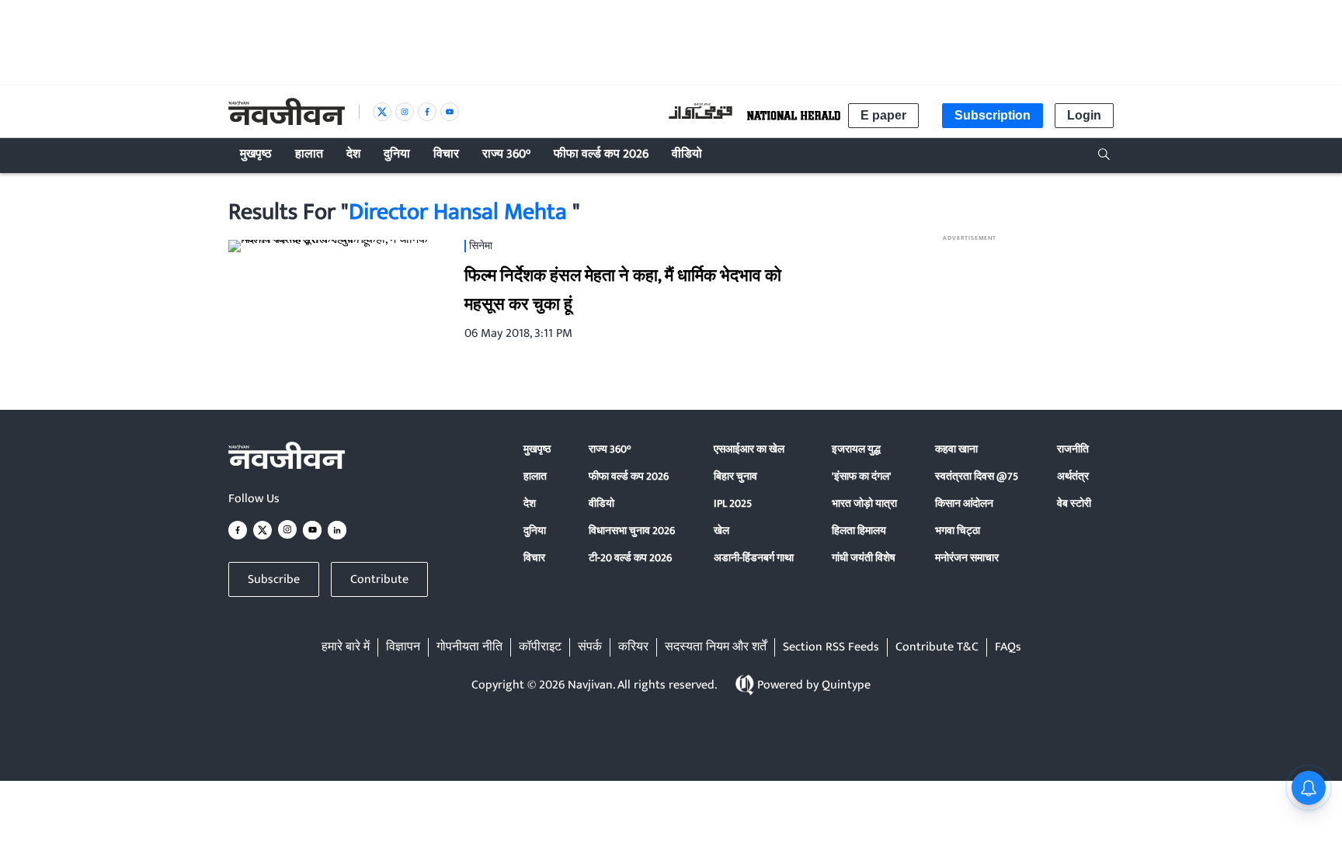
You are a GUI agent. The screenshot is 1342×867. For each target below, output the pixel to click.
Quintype (846, 685)
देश (529, 503)
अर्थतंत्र (1073, 476)
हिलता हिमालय (859, 530)
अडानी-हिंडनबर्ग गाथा (754, 558)
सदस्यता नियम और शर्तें (716, 647)
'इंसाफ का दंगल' (862, 476)
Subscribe (274, 579)
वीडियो (601, 503)
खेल (721, 530)
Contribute (379, 579)
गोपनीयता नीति (469, 647)
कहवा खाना (956, 449)
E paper (883, 115)
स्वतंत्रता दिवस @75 (976, 476)
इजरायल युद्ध (856, 449)
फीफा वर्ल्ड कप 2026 (629, 476)
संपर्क (590, 647)
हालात (535, 476)
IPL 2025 (733, 503)
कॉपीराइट (540, 647)
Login (1084, 115)
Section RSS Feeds (831, 647)
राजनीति (1073, 449)
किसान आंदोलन (964, 503)
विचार (534, 558)
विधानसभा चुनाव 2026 (632, 530)
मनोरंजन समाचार (967, 558)
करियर (633, 647)
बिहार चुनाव (735, 476)
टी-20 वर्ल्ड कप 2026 (630, 558)
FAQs (1008, 647)
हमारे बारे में (346, 647)
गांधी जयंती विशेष (863, 558)
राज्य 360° (610, 449)
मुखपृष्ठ (537, 449)
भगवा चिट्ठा (957, 530)
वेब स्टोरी (1074, 503)
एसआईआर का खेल (749, 449)
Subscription (992, 115)
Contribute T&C (937, 647)
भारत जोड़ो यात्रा (864, 503)
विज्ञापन (403, 647)
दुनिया (534, 530)
